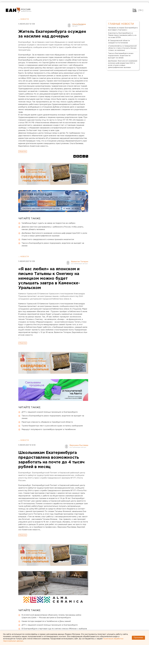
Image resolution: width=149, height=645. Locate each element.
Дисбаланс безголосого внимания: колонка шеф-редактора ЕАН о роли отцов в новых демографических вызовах (54, 234)
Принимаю (138, 637)
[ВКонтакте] (74, 156)
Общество (22, 151)
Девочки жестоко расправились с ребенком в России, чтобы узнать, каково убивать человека (53, 228)
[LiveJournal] (87, 156)
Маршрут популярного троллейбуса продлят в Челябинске (49, 429)
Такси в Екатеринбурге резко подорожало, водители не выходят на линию (53, 244)
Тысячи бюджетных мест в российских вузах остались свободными (52, 426)
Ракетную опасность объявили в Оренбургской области (47, 422)
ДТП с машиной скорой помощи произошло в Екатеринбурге (50, 412)
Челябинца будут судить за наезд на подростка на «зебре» (48, 223)
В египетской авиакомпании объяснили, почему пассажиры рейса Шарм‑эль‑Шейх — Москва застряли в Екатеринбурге (51, 616)
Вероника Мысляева (79, 445)
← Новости (23, 19)
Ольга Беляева (79, 24)
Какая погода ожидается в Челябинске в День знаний (46, 621)
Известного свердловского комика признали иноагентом (48, 239)
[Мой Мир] (83, 156)
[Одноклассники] (77, 156)
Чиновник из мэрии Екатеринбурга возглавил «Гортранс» (123, 29)
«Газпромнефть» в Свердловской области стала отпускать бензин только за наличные (122, 48)
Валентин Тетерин (79, 261)
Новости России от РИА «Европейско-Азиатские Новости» (13, 10)
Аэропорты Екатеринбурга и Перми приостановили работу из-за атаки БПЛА (122, 35)
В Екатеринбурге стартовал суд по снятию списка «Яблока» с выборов (54, 629)
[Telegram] (80, 156)
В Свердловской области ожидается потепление (119, 41)
